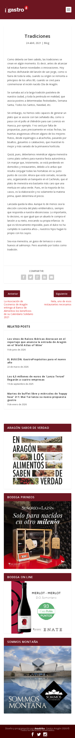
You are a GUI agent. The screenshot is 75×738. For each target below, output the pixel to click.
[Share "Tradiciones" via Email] (51, 277)
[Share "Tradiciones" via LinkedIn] (44, 277)
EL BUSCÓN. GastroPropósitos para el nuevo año (36, 361)
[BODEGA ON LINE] (37, 607)
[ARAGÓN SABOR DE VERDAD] (37, 460)
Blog (46, 43)
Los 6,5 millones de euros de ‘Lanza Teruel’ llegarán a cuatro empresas (36, 378)
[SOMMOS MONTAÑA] (37, 680)
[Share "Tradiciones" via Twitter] (30, 277)
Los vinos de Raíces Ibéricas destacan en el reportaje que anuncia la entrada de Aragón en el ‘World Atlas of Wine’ (36, 342)
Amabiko (40, 728)
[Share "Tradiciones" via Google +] (37, 277)
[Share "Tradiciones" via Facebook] (23, 277)
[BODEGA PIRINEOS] (37, 535)
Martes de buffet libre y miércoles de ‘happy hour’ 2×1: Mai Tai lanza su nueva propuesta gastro (37, 397)
